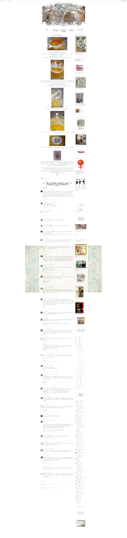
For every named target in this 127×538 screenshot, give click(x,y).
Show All (85, 503)
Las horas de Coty (80, 419)
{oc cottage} (45, 210)
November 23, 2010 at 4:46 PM (50, 384)
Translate (84, 60)
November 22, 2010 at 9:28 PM (50, 207)
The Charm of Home (47, 287)
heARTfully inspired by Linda (80, 431)
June (78, 378)
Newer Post (43, 482)
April (78, 381)
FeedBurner (84, 211)
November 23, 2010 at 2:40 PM (50, 371)
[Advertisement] (63, 531)
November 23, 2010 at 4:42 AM (50, 242)
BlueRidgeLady (46, 472)
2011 (78, 344)
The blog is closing (80, 416)
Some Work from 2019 (80, 450)
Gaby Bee (45, 434)
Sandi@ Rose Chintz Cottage (49, 373)
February (79, 384)
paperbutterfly (46, 264)
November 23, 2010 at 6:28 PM (50, 393)
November (79, 349)
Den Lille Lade (79, 444)
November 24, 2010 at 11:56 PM (50, 431)
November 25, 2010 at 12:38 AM (50, 438)
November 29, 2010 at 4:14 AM (50, 453)
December (79, 347)
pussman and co (46, 224)
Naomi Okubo (78, 436)
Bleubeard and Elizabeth (48, 420)
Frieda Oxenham (79, 402)
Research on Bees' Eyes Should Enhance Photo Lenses (80, 494)
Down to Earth (79, 415)
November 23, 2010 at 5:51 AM (50, 284)
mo (43, 254)
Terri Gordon (45, 328)
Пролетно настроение (80, 478)
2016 (78, 336)
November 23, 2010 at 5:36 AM (50, 261)
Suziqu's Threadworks (80, 452)
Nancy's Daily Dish (47, 353)
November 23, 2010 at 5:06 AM (50, 252)
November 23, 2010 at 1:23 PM (50, 361)
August (79, 374)
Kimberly (44, 466)
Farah (44, 245)
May (78, 379)
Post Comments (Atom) (51, 484)
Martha (43, 169)
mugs (77, 501)
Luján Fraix (78, 418)
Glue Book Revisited (80, 481)
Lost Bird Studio (80, 480)
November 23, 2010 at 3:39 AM (50, 227)
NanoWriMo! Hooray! (81, 369)
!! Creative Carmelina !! (79, 468)
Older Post (71, 482)
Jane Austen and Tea (81, 365)
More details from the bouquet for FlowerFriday (80, 404)
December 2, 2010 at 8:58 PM (50, 477)
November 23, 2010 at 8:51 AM (50, 341)
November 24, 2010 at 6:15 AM (50, 411)
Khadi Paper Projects (80, 453)
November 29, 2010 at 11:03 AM (50, 463)
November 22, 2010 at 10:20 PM (50, 215)
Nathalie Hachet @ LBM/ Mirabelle (50, 441)
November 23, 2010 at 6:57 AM (50, 308)
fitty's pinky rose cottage (49, 297)
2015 (78, 338)
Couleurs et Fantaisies (78, 500)
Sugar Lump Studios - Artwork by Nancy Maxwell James (80, 426)
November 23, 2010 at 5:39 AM (50, 272)
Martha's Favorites (47, 189)
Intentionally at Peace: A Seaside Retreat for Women (80, 441)
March (78, 383)
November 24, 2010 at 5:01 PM (50, 417)
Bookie (44, 238)
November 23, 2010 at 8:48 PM (50, 402)
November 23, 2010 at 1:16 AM (50, 221)
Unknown (44, 337)
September (79, 373)
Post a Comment (44, 480)
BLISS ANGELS (79, 439)
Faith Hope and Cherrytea (48, 201)
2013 (78, 341)
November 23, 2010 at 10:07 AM (50, 350)
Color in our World (80, 492)
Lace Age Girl (79, 455)
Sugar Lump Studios (47, 448)
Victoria (44, 455)
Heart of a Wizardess (80, 411)
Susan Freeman (46, 275)
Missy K (78, 459)
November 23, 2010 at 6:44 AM (50, 295)
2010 (78, 346)
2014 (78, 339)
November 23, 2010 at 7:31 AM (50, 326)
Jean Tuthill (45, 414)
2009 (78, 388)
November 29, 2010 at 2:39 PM (50, 469)
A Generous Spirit (80, 456)
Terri (82, 109)
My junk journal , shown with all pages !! (80, 446)
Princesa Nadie (46, 364)
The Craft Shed (79, 483)
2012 (78, 343)
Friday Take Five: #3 (80, 422)
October (79, 371)
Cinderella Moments (80, 407)
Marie (44, 318)
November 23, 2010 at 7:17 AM (50, 315)
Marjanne (44, 218)
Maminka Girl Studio (80, 449)
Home (57, 482)
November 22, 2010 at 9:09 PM (50, 199)
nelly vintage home (80, 477)
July (78, 376)
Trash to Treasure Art (80, 463)
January (79, 386)
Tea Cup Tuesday (80, 355)
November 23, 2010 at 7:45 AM (50, 334)
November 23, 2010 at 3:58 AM (50, 235)
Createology (45, 396)
